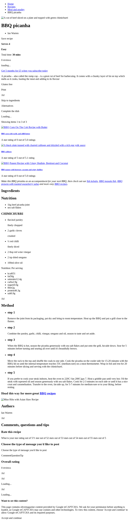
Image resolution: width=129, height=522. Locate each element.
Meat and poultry (16, 9)
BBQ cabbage (6, 152)
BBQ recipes (48, 393)
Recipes (11, 6)
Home (11, 4)
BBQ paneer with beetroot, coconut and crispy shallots (22, 170)
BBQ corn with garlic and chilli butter (15, 134)
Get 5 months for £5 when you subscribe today (24, 70)
